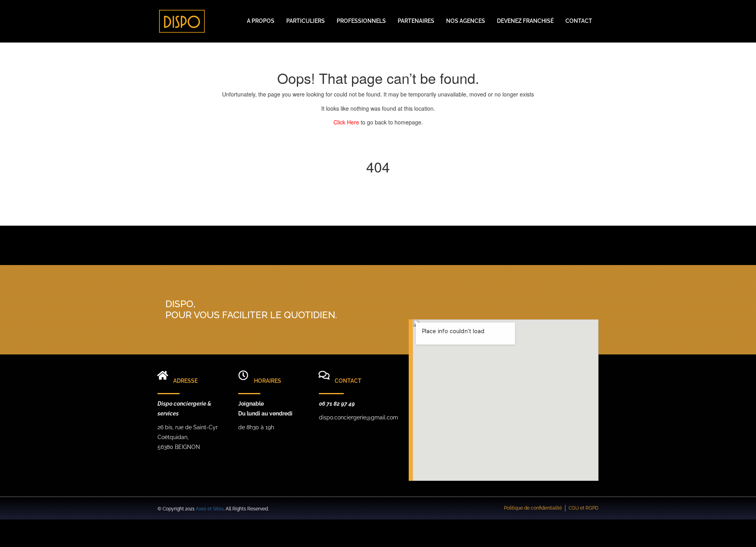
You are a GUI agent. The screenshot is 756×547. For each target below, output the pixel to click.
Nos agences (465, 21)
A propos (260, 21)
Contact (578, 21)
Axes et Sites (210, 509)
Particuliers (305, 21)
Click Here (347, 122)
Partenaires (416, 21)
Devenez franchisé (525, 21)
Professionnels (361, 21)
